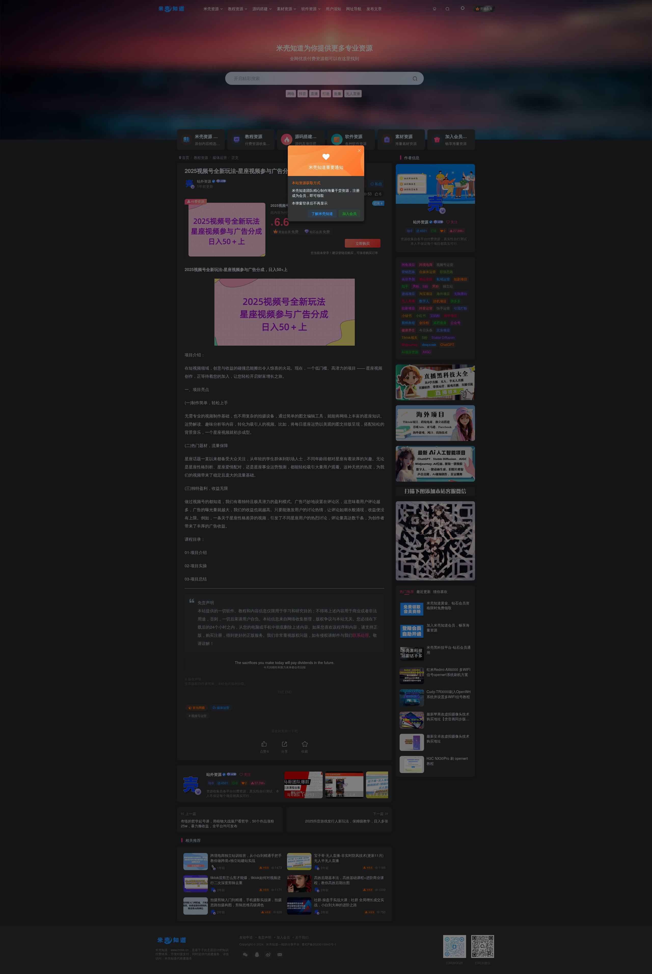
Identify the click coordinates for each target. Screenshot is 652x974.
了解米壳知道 (322, 213)
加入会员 (349, 213)
